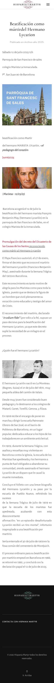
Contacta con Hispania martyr (19, 622)
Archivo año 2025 (34, 42)
